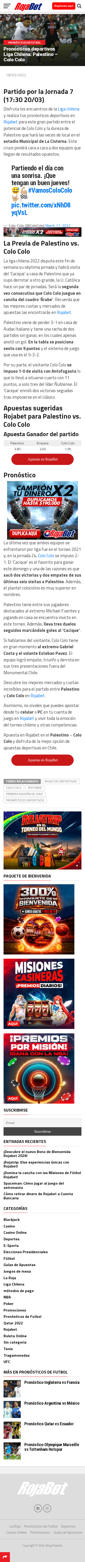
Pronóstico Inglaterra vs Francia (51, 1382)
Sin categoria (15, 1342)
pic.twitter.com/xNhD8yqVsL (41, 209)
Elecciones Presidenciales (26, 1252)
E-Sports (11, 1245)
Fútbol (9, 1258)
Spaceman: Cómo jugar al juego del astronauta (34, 1185)
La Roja (10, 1278)
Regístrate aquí (63, 5)
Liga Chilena (14, 1284)
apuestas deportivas (61, 781)
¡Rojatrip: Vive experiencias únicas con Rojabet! (36, 1164)
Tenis (8, 1349)
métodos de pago (19, 1290)
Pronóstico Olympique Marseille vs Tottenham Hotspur (51, 1447)
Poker (8, 1303)
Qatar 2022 (13, 1323)
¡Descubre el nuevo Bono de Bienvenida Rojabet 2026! (37, 1154)
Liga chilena (68, 109)
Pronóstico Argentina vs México (51, 1403)
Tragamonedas (17, 1355)
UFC (7, 1361)
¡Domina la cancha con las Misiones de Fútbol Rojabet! (42, 1175)
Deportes (11, 1239)
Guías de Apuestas (19, 1264)
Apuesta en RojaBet (43, 459)
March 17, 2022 (58, 225)
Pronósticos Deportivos (25, 800)
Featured (35, 787)
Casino (9, 1226)
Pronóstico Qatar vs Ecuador (48, 1423)
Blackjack (12, 1219)
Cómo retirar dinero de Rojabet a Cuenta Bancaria (38, 1196)
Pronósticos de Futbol (22, 1316)
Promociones (15, 1310)
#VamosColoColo (50, 190)
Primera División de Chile (24, 794)
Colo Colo (46, 555)
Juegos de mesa (17, 1271)
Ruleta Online (15, 1336)
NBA (7, 1297)
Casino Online (15, 1232)
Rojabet (11, 121)
